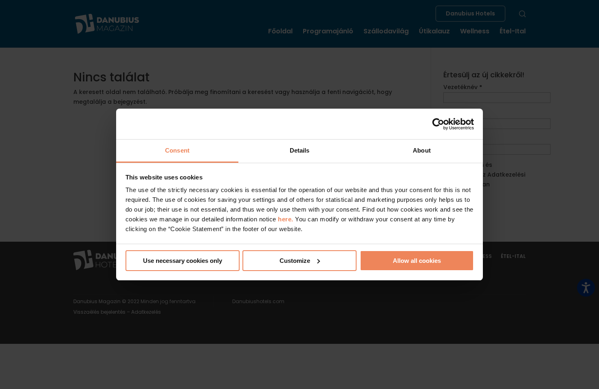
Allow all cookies (417, 260)
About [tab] (422, 150)
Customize (295, 260)
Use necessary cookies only (182, 260)
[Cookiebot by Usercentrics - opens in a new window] (438, 124)
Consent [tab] (177, 150)
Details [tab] (300, 150)
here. (286, 219)
